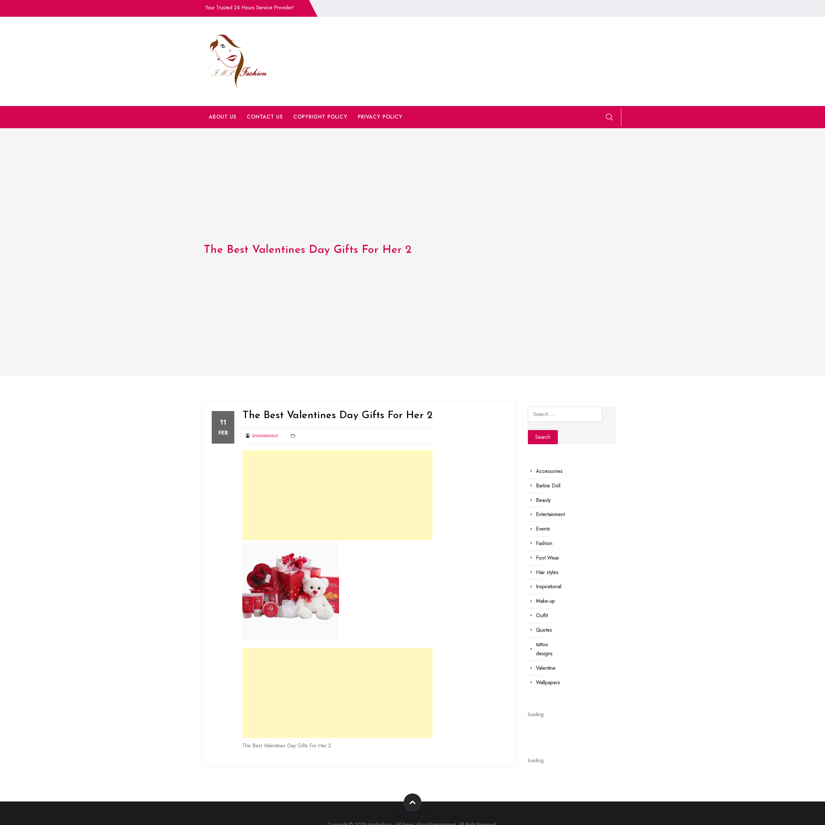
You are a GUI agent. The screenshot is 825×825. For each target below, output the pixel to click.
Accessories (549, 471)
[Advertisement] (337, 495)
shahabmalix (265, 436)
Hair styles (547, 572)
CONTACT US (265, 116)
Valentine (546, 668)
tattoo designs (544, 649)
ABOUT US (223, 116)
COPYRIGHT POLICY (320, 116)
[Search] (609, 117)
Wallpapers (548, 682)
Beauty (543, 500)
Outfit (542, 615)
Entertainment (550, 514)
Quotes (544, 630)
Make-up (545, 601)
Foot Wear (547, 557)
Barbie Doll (548, 485)
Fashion (544, 543)
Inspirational (548, 586)
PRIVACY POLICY (380, 116)
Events (543, 528)
